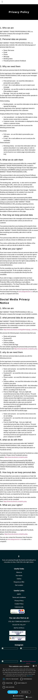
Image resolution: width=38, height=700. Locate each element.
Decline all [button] (25, 692)
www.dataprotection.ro (25, 291)
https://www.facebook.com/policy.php (25, 349)
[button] (19, 696)
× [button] (36, 666)
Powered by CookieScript (19, 698)
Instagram (19, 645)
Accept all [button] (12, 692)
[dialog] (19, 682)
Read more (30, 676)
